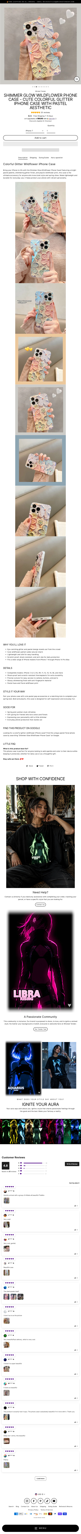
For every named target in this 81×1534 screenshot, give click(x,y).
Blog (17, 1506)
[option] (40, 43)
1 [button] (33, 87)
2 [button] (34, 87)
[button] (40, 112)
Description (23, 158)
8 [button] (45, 87)
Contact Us (40, 904)
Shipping (33, 158)
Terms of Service (47, 1510)
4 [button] (38, 87)
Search (11, 1506)
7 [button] (43, 87)
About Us (34, 1506)
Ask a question (57, 158)
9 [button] (46, 87)
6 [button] (41, 87)
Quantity (51, 126)
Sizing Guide (44, 158)
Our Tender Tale (40, 1029)
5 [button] (39, 87)
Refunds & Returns (65, 1506)
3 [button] (36, 86)
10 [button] (48, 87)
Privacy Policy (33, 1510)
